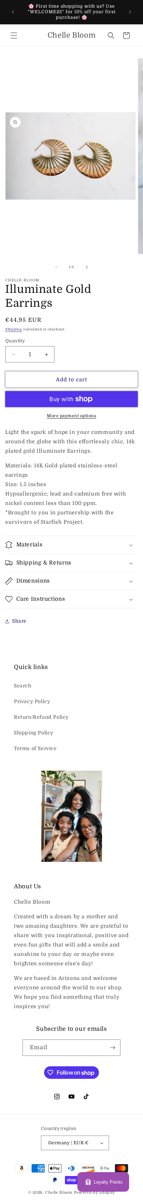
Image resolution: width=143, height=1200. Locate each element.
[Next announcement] (130, 12)
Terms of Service (35, 748)
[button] (14, 35)
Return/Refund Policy (41, 717)
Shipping (13, 329)
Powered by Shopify (94, 1192)
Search (23, 685)
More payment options (71, 415)
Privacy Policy (32, 701)
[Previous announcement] (12, 12)
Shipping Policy (33, 732)
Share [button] (19, 621)
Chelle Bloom (58, 1192)
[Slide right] (86, 267)
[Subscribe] (112, 1047)
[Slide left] (56, 267)
